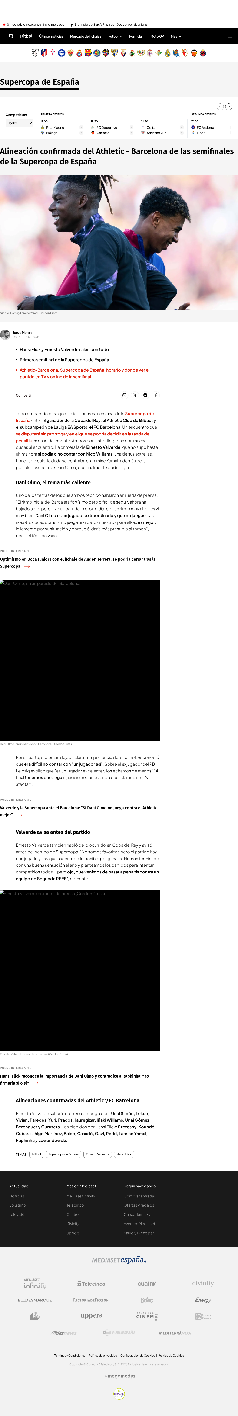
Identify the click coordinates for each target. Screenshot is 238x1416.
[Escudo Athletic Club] (35, 53)
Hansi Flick (124, 1154)
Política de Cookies (171, 1355)
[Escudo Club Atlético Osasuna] (123, 53)
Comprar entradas (140, 1195)
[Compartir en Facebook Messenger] (145, 395)
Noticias (16, 1195)
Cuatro (72, 1214)
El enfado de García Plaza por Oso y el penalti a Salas (111, 25)
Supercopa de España (39, 82)
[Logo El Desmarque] (35, 1300)
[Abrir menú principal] (230, 36)
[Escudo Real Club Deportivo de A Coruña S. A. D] (150, 53)
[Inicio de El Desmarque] (9, 36)
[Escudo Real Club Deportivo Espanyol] (79, 53)
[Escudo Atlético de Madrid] (44, 53)
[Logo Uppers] (91, 1316)
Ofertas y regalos (139, 1205)
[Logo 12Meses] (203, 1316)
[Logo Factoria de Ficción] (91, 1300)
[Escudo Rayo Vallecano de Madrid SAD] (141, 53)
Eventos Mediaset (139, 1223)
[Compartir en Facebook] (156, 395)
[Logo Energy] (203, 1300)
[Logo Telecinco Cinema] (147, 1316)
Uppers (72, 1232)
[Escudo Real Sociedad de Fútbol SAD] (176, 53)
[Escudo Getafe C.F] (97, 53)
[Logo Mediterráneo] (175, 1333)
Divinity (72, 1223)
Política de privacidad (103, 1355)
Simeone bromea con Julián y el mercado (35, 25)
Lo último (17, 1205)
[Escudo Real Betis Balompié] (159, 53)
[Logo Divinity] (203, 1284)
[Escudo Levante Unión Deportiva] (106, 53)
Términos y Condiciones (69, 1355)
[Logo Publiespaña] (119, 1333)
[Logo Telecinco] (91, 1284)
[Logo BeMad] (35, 1316)
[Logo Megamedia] (121, 1376)
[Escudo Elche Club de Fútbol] (70, 53)
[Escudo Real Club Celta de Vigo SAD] (53, 53)
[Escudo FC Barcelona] (88, 53)
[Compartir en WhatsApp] (124, 395)
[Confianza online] (119, 1398)
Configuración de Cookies (137, 1355)
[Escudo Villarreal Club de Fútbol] (203, 53)
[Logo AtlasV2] (63, 1333)
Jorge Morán (22, 332)
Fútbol (26, 36)
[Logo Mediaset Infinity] (35, 1284)
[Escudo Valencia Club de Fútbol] (194, 53)
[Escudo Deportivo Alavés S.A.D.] (62, 53)
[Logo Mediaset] (119, 1262)
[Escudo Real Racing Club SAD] (132, 53)
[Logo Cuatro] (147, 1284)
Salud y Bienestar (139, 1232)
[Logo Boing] (147, 1300)
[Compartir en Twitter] (135, 395)
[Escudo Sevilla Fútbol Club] (185, 53)
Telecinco (75, 1205)
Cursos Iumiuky (137, 1214)
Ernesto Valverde (97, 1154)
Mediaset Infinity (80, 1195)
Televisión (18, 1214)
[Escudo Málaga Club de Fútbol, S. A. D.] (115, 53)
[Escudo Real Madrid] (168, 53)
